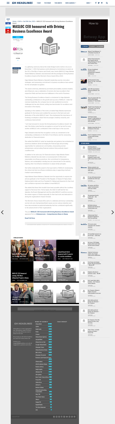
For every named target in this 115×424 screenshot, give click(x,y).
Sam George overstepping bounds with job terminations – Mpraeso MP (94, 263)
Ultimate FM (39, 372)
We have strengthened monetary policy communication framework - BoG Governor (94, 72)
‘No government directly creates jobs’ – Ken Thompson (93, 197)
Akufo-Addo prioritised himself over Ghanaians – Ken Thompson (93, 301)
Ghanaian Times (40, 347)
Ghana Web (39, 324)
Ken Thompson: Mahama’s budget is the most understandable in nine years (94, 292)
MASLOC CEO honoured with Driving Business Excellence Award (52, 212)
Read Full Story (30, 218)
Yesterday (47, 3)
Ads (37, 410)
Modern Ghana (39, 387)
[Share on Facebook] (8, 23)
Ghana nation (39, 361)
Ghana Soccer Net (40, 342)
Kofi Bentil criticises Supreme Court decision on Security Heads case (94, 207)
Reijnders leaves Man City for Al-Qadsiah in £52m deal (94, 128)
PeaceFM (38, 379)
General (15, 70)
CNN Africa (39, 382)
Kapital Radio (39, 404)
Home (14, 21)
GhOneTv (38, 385)
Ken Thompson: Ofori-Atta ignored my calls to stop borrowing (93, 321)
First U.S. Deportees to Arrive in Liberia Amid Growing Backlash (94, 136)
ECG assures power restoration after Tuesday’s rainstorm (94, 225)
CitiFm (20, 21)
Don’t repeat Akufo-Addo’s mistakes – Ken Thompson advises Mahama (94, 282)
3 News (37, 334)
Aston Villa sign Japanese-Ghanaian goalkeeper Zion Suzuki (94, 90)
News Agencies (70, 3)
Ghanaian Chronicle (41, 355)
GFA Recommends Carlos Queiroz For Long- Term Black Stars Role (94, 81)
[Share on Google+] (8, 32)
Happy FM (38, 402)
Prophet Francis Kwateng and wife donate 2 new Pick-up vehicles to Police (94, 108)
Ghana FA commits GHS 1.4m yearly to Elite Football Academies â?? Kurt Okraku (94, 99)
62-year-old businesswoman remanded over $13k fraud (94, 177)
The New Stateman (41, 407)
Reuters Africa (39, 366)
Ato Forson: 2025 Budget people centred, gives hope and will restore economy (94, 244)
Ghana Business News (41, 350)
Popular (85, 46)
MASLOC (15, 72)
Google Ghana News (41, 344)
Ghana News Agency (41, 337)
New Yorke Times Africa (42, 377)
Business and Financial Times (43, 357)
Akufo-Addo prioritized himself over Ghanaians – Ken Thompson (93, 311)
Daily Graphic (39, 369)
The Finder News (40, 397)
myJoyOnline (39, 339)
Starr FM (38, 394)
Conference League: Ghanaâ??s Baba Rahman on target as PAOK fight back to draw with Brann (94, 119)
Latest (93, 46)
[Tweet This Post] (8, 28)
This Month (58, 3)
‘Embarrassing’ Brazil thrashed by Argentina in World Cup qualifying (93, 216)
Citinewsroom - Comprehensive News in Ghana (52, 214)
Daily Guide (38, 329)
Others (37, 399)
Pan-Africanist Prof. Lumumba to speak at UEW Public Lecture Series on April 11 (94, 158)
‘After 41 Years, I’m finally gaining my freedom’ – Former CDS (93, 331)
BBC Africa (39, 352)
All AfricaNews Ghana (41, 364)
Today (39, 3)
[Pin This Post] (8, 30)
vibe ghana (38, 374)
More (88, 3)
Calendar (100, 46)
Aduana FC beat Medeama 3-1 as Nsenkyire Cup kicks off (94, 52)
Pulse (37, 331)
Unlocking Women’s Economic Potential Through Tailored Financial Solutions (94, 148)
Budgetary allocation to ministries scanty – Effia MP (94, 272)
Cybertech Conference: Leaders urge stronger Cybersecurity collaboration (94, 254)
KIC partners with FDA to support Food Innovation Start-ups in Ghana (93, 187)
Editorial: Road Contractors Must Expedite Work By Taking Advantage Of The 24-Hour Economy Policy (94, 61)
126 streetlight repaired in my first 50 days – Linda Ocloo (94, 234)
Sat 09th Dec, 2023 (29, 21)
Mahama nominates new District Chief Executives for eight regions (94, 169)
